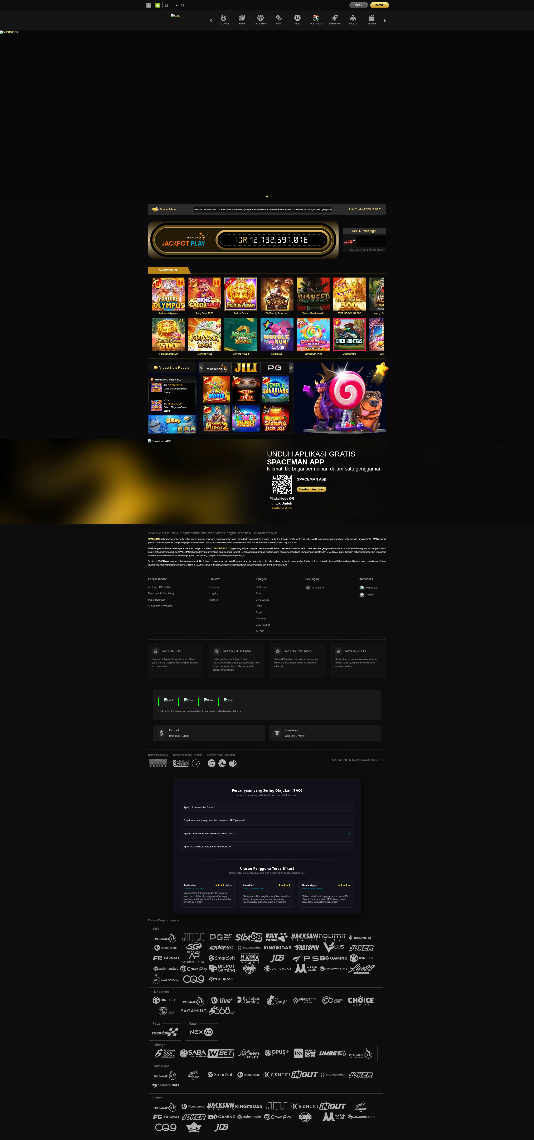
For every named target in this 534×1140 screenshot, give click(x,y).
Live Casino (260, 23)
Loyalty (213, 593)
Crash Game (334, 23)
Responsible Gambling (161, 593)
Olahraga (316, 23)
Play (198, 243)
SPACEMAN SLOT (221, 548)
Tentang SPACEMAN (159, 587)
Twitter (370, 595)
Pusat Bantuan (156, 599)
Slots (242, 23)
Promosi (371, 23)
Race (279, 23)
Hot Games (223, 23)
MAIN (171, 294)
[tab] (217, 368)
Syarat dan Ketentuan (160, 606)
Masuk (358, 5)
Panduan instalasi (311, 489)
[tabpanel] (267, 115)
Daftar (379, 5)
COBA (219, 385)
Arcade (353, 23)
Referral (213, 599)
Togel (297, 23)
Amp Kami (318, 587)
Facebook (372, 587)
